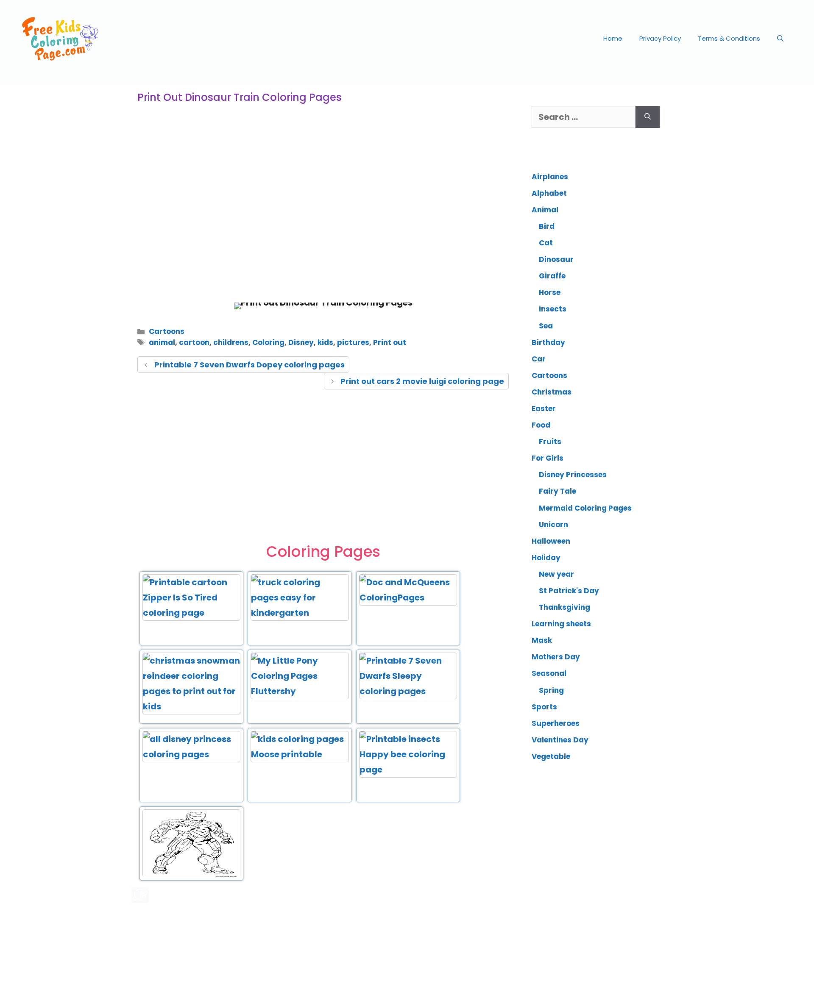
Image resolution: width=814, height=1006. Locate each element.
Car (539, 359)
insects (552, 309)
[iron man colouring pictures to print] (191, 875)
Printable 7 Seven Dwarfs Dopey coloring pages (249, 364)
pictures (353, 342)
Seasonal (549, 673)
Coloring (268, 342)
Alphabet (549, 193)
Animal (545, 210)
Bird (547, 226)
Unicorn (553, 525)
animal (162, 342)
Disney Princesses (573, 475)
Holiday (546, 558)
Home (612, 38)
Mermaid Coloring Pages (585, 508)
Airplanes (550, 177)
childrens (230, 342)
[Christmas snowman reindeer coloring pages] (191, 706)
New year (556, 574)
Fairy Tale (557, 491)
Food (541, 425)
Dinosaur (556, 259)
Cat (546, 243)
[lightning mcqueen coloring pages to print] (408, 597)
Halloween (551, 541)
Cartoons (166, 331)
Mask (542, 640)
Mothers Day (556, 657)
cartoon (194, 342)
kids (325, 342)
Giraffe (552, 276)
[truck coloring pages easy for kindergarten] (299, 613)
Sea (546, 326)
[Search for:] (584, 117)
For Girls (547, 458)
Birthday (548, 342)
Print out (389, 342)
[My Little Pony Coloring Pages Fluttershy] (299, 691)
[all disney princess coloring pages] (191, 754)
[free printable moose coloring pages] (299, 754)
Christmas (551, 392)
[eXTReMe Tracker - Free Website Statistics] (140, 900)
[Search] (648, 117)
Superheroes (556, 723)
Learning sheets (561, 624)
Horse (549, 292)
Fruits (550, 441)
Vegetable (551, 756)
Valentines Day (560, 740)
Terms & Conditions (729, 38)
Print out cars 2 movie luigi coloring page (422, 381)
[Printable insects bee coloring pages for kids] (408, 769)
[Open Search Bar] (780, 38)
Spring (551, 690)
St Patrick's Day (569, 591)
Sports (544, 707)
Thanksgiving (564, 607)
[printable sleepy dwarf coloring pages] (408, 691)
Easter (544, 408)
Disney (301, 342)
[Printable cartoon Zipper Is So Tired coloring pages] (191, 613)
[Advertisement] (323, 226)
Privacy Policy (660, 38)
